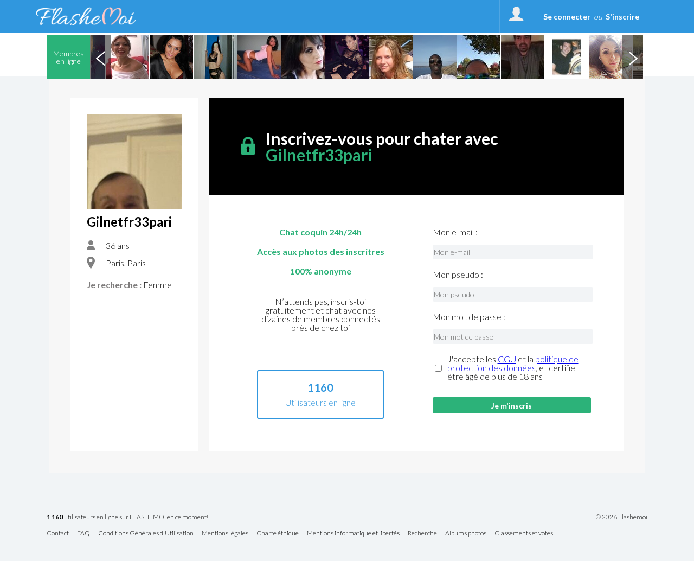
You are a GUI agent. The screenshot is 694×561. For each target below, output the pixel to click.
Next (632, 57)
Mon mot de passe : (469, 317)
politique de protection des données (513, 363)
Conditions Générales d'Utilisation (146, 533)
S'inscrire (622, 16)
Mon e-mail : (455, 232)
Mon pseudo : (458, 274)
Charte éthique (277, 533)
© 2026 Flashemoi (621, 517)
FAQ (83, 533)
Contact (58, 533)
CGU (507, 359)
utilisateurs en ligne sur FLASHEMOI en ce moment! (127, 517)
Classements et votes (523, 533)
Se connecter (566, 16)
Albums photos (465, 533)
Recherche (422, 533)
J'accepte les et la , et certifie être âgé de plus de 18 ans (513, 368)
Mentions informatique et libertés (353, 533)
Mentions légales (225, 533)
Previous (100, 57)
